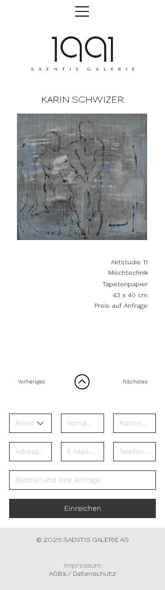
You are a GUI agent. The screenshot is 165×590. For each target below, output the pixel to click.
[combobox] (30, 423)
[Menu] (82, 11)
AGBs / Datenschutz (82, 574)
